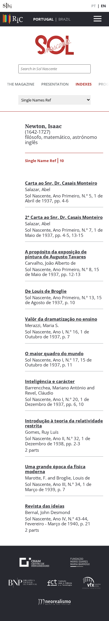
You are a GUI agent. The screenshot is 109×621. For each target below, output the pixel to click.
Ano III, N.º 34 (66, 484)
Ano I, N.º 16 (65, 332)
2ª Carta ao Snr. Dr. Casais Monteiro (64, 217)
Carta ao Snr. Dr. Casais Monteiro (61, 183)
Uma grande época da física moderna (55, 469)
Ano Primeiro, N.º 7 (72, 230)
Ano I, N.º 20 (65, 399)
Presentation (55, 84)
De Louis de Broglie (46, 291)
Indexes (84, 84)
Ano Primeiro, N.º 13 (73, 297)
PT (93, 5)
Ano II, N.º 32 (66, 438)
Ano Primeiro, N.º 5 (72, 196)
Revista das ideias (44, 506)
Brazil (64, 19)
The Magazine (20, 84)
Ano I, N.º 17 (65, 360)
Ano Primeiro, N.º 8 (72, 269)
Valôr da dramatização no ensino (61, 319)
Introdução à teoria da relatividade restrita (64, 423)
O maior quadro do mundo (54, 353)
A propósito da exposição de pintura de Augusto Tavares (56, 254)
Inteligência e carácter (50, 381)
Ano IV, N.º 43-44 (70, 519)
